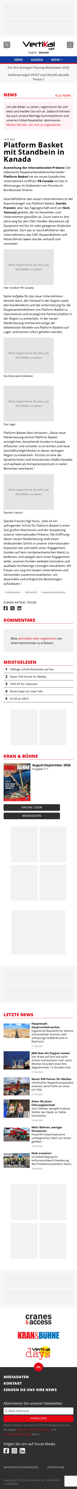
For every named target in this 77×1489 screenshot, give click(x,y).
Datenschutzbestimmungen (33, 1429)
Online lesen (31, 807)
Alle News (63, 95)
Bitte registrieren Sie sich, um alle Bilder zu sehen (29, 267)
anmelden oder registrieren (37, 638)
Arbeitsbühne (12, 592)
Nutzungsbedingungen (17, 1434)
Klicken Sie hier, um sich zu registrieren (33, 125)
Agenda (37, 59)
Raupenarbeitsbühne (53, 592)
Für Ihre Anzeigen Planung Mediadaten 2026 (38, 67)
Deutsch (44, 52)
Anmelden (38, 1418)
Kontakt (13, 1383)
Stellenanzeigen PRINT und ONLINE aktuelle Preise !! (38, 77)
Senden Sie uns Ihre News (30, 1389)
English (32, 52)
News (18, 59)
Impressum (55, 1467)
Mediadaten (31, 815)
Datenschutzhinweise (21, 1467)
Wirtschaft (31, 592)
